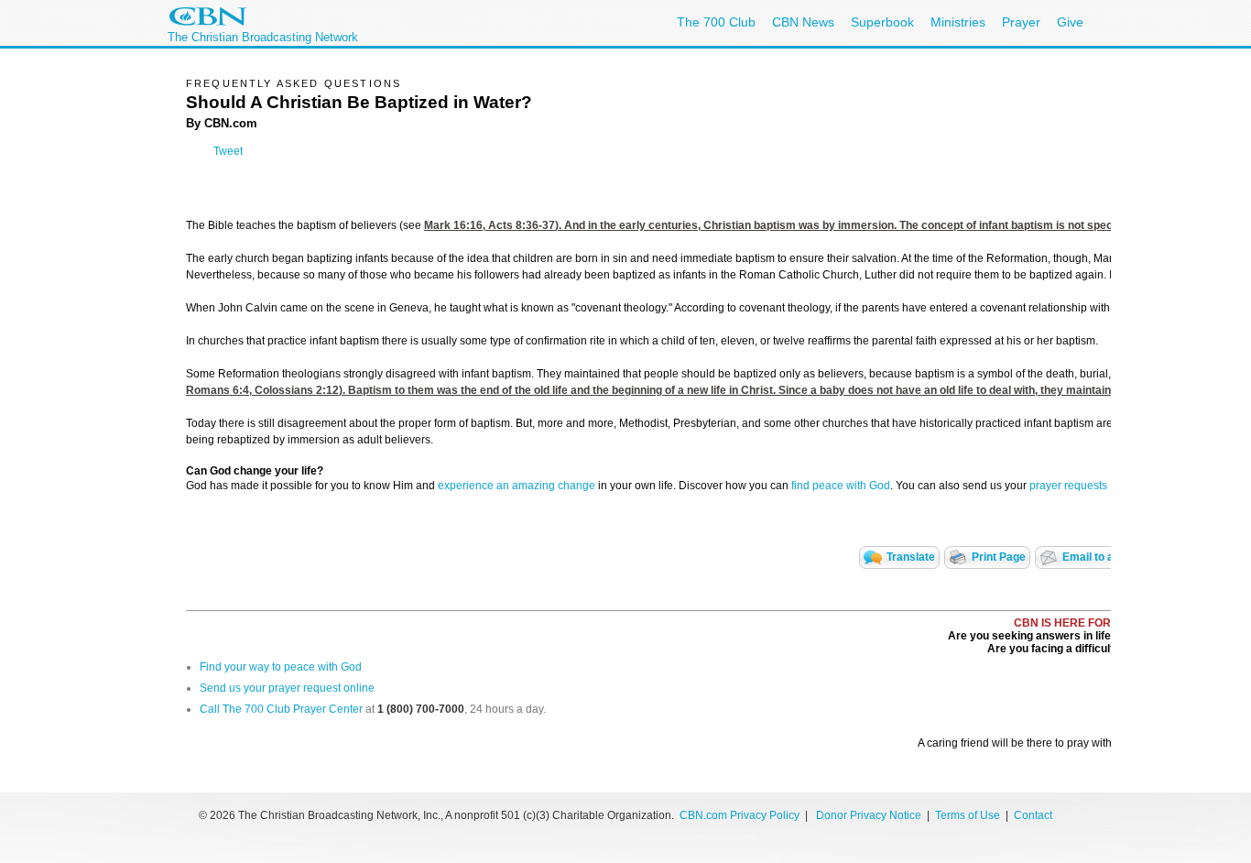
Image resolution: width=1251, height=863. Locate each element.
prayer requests (1068, 485)
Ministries (957, 22)
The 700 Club (716, 22)
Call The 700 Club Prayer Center (281, 709)
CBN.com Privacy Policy (740, 815)
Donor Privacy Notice (868, 815)
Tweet (228, 151)
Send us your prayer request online (287, 688)
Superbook (882, 22)
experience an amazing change (516, 485)
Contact (1033, 815)
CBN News (803, 22)
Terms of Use (969, 815)
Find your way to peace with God (281, 667)
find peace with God (840, 485)
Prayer (1021, 22)
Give (1070, 22)
